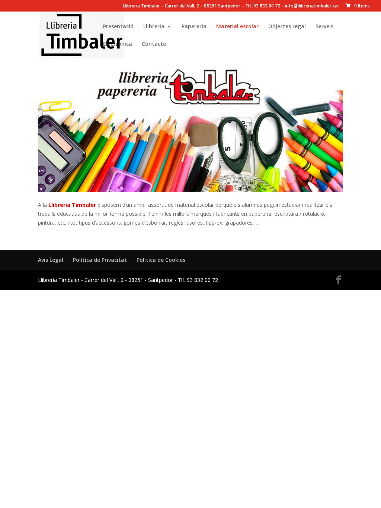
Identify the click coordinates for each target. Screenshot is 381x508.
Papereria (194, 27)
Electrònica (117, 44)
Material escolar (237, 27)
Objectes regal (287, 27)
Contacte (154, 44)
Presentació (118, 27)
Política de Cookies (161, 259)
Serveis (324, 27)
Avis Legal (50, 259)
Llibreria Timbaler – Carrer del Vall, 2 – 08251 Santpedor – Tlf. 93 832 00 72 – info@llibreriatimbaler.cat (231, 6)
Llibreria (153, 27)
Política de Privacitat (100, 259)
